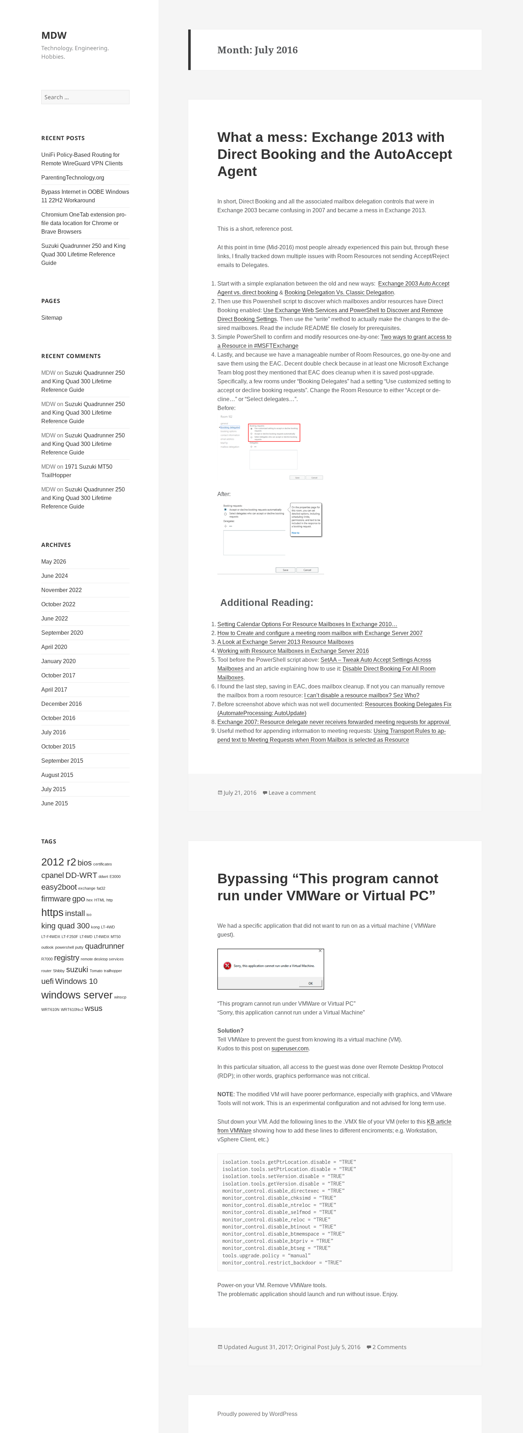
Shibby (59, 971)
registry (66, 957)
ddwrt (103, 876)
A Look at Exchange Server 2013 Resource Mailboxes (285, 642)
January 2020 (58, 661)
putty (79, 947)
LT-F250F (70, 936)
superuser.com (289, 1048)
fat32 (101, 888)
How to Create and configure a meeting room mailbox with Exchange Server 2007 (320, 633)
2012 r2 (58, 862)
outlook (47, 947)
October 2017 (58, 675)
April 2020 (54, 647)
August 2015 (57, 775)
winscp (120, 997)
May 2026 (53, 562)
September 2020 (62, 633)
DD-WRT (81, 875)
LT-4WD (108, 927)
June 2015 (54, 803)
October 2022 (58, 604)
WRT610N (50, 1009)
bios (85, 862)
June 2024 (54, 576)
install (75, 913)
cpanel (52, 875)
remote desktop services (102, 959)
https (52, 912)
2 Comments (390, 1347)
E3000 (115, 876)
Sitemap (51, 318)
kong (95, 927)
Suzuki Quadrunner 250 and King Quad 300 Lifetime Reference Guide (83, 254)
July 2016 (53, 732)
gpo (78, 898)
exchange (86, 888)
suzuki (77, 969)
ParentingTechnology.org (72, 178)
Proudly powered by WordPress (257, 1414)
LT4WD (86, 936)
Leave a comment (292, 793)
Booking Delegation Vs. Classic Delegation (339, 292)
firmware (56, 898)
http (109, 900)
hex (89, 900)
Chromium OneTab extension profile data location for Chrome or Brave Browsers (83, 223)
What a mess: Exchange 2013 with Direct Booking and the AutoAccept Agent (334, 154)
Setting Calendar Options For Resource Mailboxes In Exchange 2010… (307, 624)
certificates (102, 864)
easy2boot (59, 887)
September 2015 (62, 761)
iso (88, 914)
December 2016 (61, 704)
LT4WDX (101, 936)
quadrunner (104, 946)
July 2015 (53, 789)
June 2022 (54, 619)
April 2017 (54, 690)
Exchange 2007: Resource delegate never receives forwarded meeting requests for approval (334, 722)
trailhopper (113, 971)
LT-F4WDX (50, 936)
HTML (99, 900)
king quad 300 (65, 925)
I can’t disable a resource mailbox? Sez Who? (361, 695)
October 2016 (58, 718)
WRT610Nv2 (72, 1009)
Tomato (96, 971)
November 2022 (61, 590)
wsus (93, 1008)
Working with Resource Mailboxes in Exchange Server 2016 (293, 651)
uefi (47, 981)
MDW (54, 35)
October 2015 (58, 747)
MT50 (116, 936)
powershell (64, 947)
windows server (77, 995)
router (46, 971)
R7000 (47, 959)
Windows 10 (76, 981)
